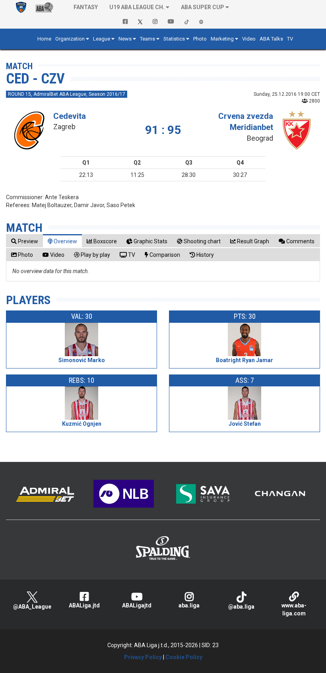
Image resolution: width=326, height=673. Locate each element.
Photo (200, 39)
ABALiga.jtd (84, 605)
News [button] (125, 39)
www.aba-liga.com (294, 609)
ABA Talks (271, 39)
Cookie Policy (183, 657)
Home (44, 39)
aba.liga (189, 605)
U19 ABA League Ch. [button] (137, 7)
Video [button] (249, 39)
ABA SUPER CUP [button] (202, 7)
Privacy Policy (143, 657)
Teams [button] (147, 39)
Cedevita (69, 116)
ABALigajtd (136, 605)
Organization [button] (70, 39)
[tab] (24, 241)
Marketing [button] (222, 39)
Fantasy (86, 7)
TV (290, 39)
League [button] (101, 39)
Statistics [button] (174, 39)
